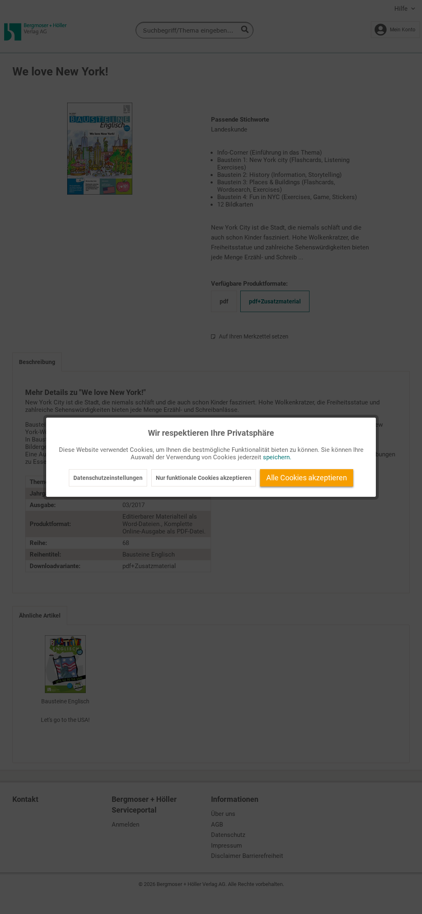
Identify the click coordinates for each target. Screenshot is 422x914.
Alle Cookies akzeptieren (306, 477)
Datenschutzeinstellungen (108, 478)
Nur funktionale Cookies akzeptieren (203, 478)
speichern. (277, 457)
